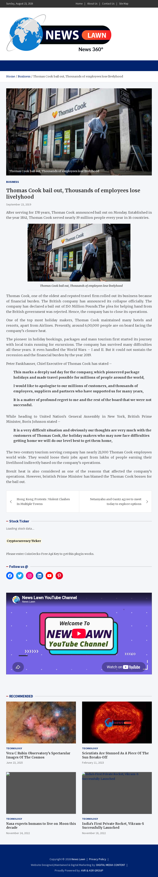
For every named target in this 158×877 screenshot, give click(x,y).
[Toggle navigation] (11, 65)
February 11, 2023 (93, 762)
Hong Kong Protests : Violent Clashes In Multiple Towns (43, 501)
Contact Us (108, 3)
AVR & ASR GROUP (92, 870)
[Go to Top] (148, 858)
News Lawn (78, 859)
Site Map (123, 3)
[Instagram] (138, 4)
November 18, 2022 (94, 833)
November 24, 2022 (18, 833)
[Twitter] (143, 4)
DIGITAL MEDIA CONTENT (110, 865)
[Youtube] (149, 4)
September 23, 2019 (18, 204)
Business (12, 182)
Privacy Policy (97, 859)
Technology (14, 748)
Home (79, 3)
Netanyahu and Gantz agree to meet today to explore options (115, 501)
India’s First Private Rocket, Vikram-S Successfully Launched (113, 826)
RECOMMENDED (21, 696)
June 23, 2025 (14, 762)
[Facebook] (133, 4)
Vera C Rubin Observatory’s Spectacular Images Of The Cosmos (38, 755)
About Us (92, 3)
